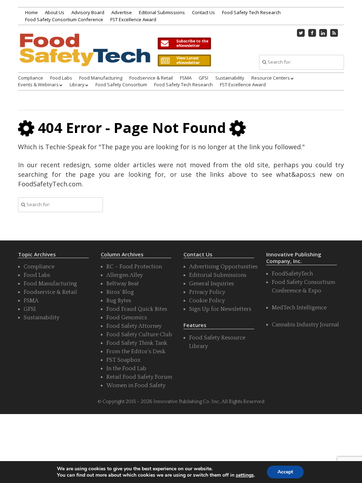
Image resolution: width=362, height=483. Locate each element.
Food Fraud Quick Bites (136, 309)
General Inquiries (211, 283)
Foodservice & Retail (151, 78)
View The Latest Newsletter (184, 60)
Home (31, 12)
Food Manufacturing (100, 78)
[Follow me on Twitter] (300, 33)
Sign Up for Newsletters (220, 309)
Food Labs (61, 78)
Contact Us (203, 12)
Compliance (30, 78)
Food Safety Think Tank (136, 343)
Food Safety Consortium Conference (64, 19)
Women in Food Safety (135, 385)
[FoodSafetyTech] (84, 57)
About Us (54, 12)
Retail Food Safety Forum (139, 377)
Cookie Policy (207, 300)
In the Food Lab (126, 368)
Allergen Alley (124, 275)
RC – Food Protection (134, 266)
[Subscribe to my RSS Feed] (334, 33)
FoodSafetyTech (292, 273)
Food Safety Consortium (121, 84)
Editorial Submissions (162, 12)
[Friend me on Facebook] (312, 33)
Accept (285, 472)
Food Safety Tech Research (251, 12)
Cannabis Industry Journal (305, 324)
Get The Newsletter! (184, 43)
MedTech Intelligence (299, 307)
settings (245, 475)
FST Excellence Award (133, 19)
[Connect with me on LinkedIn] (323, 33)
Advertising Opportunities (223, 266)
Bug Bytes (118, 300)
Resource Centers (270, 78)
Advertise (121, 12)
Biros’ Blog (120, 292)
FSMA (186, 78)
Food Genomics (126, 317)
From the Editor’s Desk (135, 351)
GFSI (203, 78)
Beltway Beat (122, 283)
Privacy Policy (207, 292)
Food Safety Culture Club (139, 334)
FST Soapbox (123, 360)
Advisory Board (87, 12)
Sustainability (229, 78)
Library (77, 84)
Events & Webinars (38, 84)
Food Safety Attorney (134, 326)
